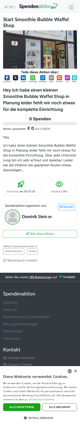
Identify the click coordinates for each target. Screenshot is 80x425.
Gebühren (10, 302)
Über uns (10, 310)
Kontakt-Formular (21, 358)
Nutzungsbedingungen (20, 324)
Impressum (11, 338)
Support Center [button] (19, 364)
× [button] (75, 371)
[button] (7, 79)
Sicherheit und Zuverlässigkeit (26, 317)
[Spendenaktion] (38, 6)
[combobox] (70, 371)
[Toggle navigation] (71, 7)
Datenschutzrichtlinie (41, 399)
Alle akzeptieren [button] (21, 407)
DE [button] (11, 7)
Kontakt (68, 207)
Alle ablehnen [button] (59, 407)
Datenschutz (13, 331)
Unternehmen (13, 251)
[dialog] (40, 395)
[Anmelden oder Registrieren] (5, 7)
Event (32, 251)
